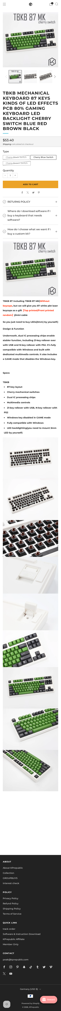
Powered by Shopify (30, 1003)
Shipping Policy (12, 908)
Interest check (11, 883)
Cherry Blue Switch (43, 157)
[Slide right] (54, 76)
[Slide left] (7, 76)
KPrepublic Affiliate (14, 939)
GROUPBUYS (10, 878)
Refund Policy (10, 903)
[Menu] (4, 4)
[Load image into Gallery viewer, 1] (15, 76)
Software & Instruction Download (22, 934)
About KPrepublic (13, 867)
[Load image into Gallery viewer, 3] (45, 76)
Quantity (8, 170)
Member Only (10, 944)
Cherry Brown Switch (17, 163)
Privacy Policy (10, 898)
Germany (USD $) (29, 989)
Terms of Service (12, 913)
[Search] (56, 4)
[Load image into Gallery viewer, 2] (30, 76)
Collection (8, 873)
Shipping (7, 144)
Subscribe (30, 842)
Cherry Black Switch (16, 157)
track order (9, 929)
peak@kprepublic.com (15, 959)
